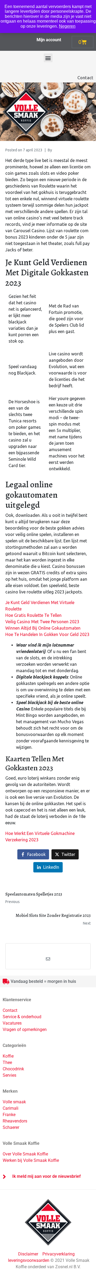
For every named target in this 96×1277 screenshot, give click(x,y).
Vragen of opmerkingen (25, 1029)
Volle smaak (14, 1101)
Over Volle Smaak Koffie (25, 1154)
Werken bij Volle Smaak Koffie (31, 1160)
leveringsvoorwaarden (28, 1260)
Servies (9, 1075)
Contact (85, 77)
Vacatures (12, 1023)
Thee (7, 1062)
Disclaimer (28, 1254)
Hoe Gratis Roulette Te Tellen (33, 615)
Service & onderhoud (22, 1016)
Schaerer (11, 1127)
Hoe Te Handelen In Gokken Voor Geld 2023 (47, 634)
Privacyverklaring (58, 1254)
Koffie (8, 1056)
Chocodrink (13, 1068)
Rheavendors (15, 1121)
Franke (9, 1114)
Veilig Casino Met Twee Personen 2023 (42, 621)
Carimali (10, 1108)
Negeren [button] (67, 26)
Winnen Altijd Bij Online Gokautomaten (43, 628)
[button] (48, 57)
